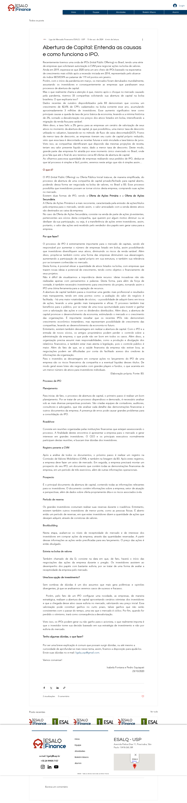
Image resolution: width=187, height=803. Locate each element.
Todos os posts (36, 20)
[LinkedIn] (49, 767)
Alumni (78, 763)
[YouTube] (56, 767)
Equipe (78, 745)
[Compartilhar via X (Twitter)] (51, 688)
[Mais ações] (142, 39)
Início (77, 739)
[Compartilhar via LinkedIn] (57, 688)
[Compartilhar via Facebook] (44, 688)
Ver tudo (154, 711)
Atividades (80, 751)
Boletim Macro (82, 757)
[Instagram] (42, 767)
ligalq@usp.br (53, 756)
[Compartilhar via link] (64, 688)
